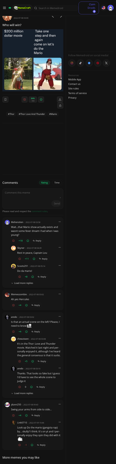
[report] (60, 99)
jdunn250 (16, 404)
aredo (14, 316)
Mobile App (74, 79)
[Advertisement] (91, 30)
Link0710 (22, 422)
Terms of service (77, 93)
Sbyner (21, 247)
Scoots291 (23, 265)
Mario (54, 113)
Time (57, 182)
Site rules (73, 88)
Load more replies (23, 282)
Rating (44, 182)
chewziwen (23, 338)
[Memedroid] (9, 8)
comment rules (39, 211)
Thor (12, 113)
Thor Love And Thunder (32, 113)
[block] (60, 106)
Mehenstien (17, 222)
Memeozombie (18, 294)
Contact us (74, 84)
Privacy (72, 97)
